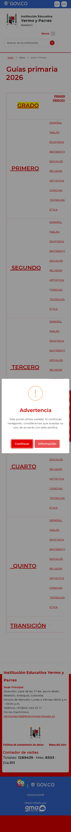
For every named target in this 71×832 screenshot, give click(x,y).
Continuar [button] (22, 443)
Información (47, 443)
